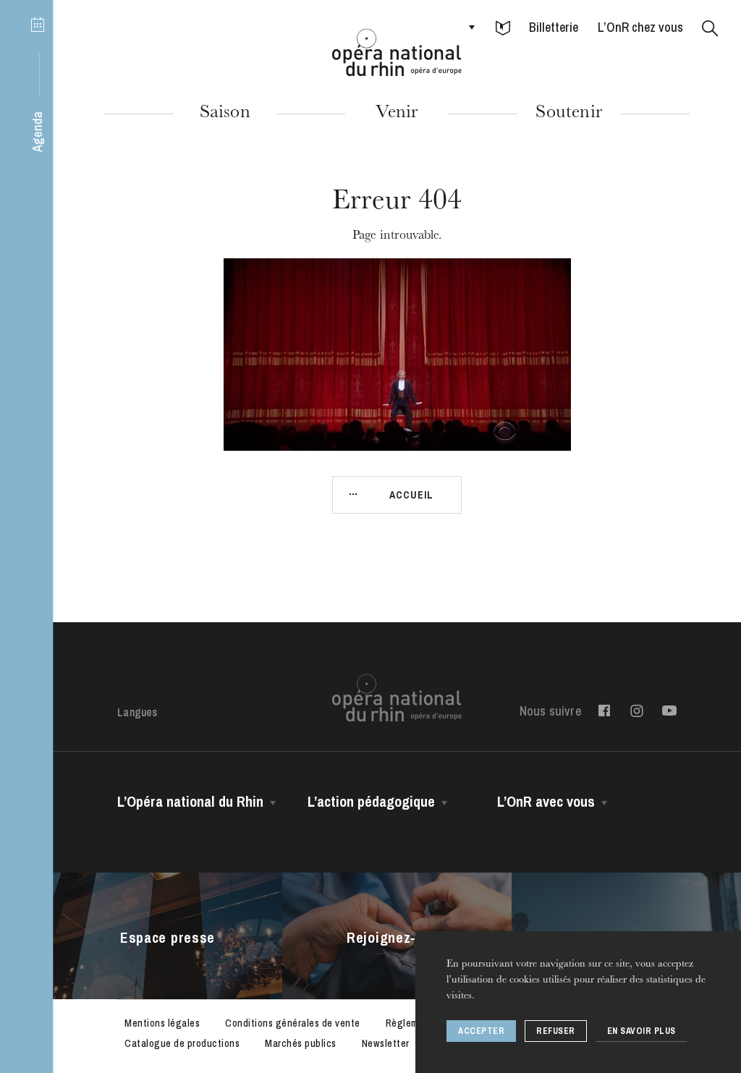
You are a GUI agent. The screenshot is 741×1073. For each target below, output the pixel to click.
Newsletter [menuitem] (386, 1043)
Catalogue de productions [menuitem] (182, 1043)
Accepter (481, 1031)
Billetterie (553, 27)
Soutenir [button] (568, 113)
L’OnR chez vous (640, 27)
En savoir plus (641, 1031)
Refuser (555, 1031)
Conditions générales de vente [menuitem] (292, 1023)
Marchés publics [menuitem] (300, 1043)
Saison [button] (225, 113)
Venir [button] (397, 113)
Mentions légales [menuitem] (162, 1023)
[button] (503, 29)
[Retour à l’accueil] (397, 52)
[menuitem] (604, 710)
